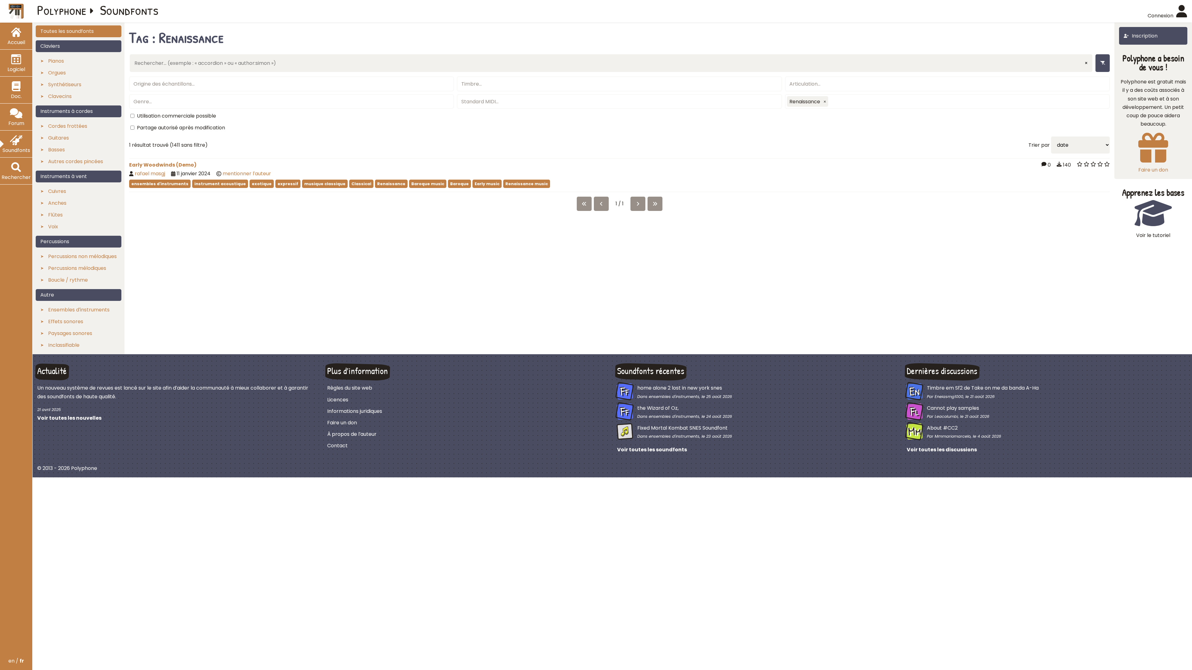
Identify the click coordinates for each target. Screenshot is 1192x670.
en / (16, 660)
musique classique (324, 183)
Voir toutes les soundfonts (652, 449)
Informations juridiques (354, 411)
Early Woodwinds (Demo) (162, 164)
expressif (288, 183)
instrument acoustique (220, 183)
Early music (487, 183)
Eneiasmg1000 (949, 396)
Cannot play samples (953, 408)
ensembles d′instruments (159, 183)
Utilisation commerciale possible (176, 115)
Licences (337, 399)
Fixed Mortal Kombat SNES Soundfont (682, 427)
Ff (625, 391)
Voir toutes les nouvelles (69, 418)
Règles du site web (349, 387)
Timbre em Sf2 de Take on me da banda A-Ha (983, 387)
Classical (361, 183)
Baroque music (427, 183)
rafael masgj (150, 173)
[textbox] (291, 83)
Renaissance (391, 183)
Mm (915, 431)
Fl (914, 411)
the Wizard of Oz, (658, 408)
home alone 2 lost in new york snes (679, 387)
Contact (337, 445)
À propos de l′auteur (352, 434)
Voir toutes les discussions (942, 449)
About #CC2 (942, 427)
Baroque (459, 183)
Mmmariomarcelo (953, 436)
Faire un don (342, 422)
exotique (262, 183)
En (914, 391)
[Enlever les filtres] (1102, 63)
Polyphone (62, 10)
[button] (825, 101)
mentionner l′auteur (247, 173)
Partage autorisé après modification (181, 127)
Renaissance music (526, 183)
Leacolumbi (946, 416)
